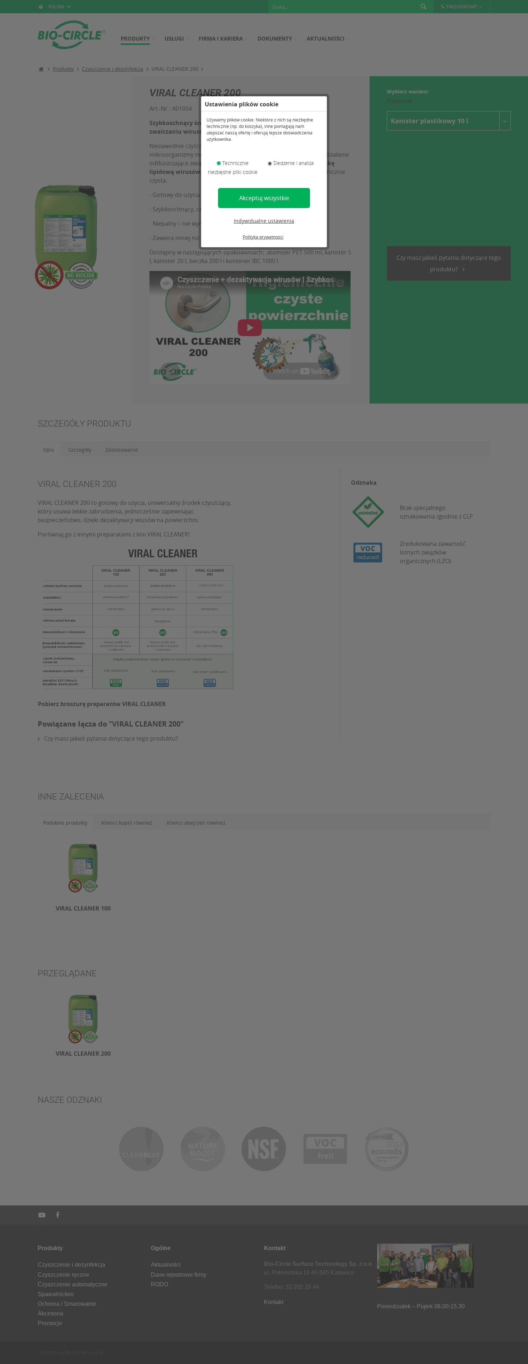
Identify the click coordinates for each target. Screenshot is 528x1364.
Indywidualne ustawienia (264, 220)
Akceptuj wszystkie (264, 198)
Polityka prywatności (263, 237)
